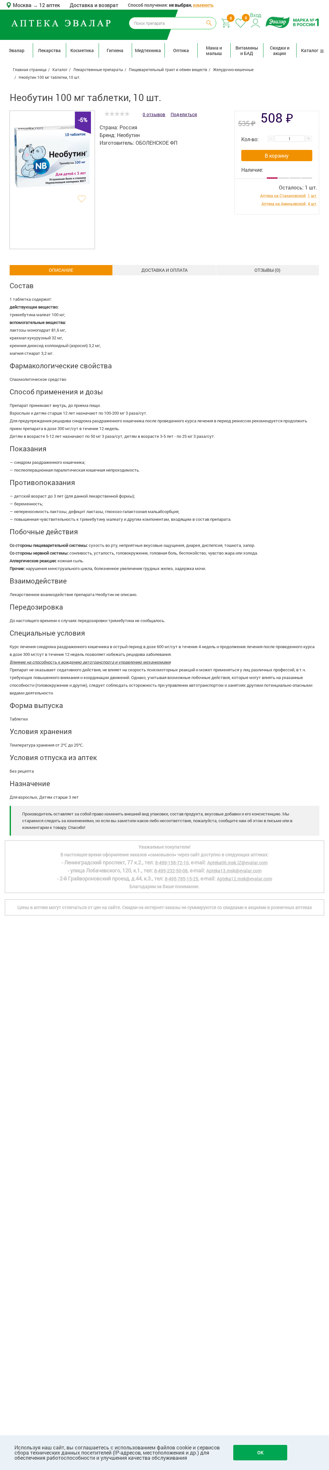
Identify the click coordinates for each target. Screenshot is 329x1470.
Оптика (181, 50)
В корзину (277, 155)
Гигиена (115, 50)
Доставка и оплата (164, 270)
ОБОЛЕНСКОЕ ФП (156, 142)
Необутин (128, 135)
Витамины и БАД (247, 50)
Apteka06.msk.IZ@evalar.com (237, 862)
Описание (61, 270)
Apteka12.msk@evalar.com (244, 879)
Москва (23, 5)
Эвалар (16, 50)
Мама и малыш (214, 50)
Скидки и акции (279, 50)
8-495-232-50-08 (171, 871)
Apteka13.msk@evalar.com (234, 871)
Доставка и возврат (94, 5)
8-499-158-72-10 (172, 862)
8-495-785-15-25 (181, 879)
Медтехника (148, 50)
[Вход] (256, 22)
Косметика (82, 50)
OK (260, 1452)
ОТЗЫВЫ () (267, 270)
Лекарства (49, 50)
